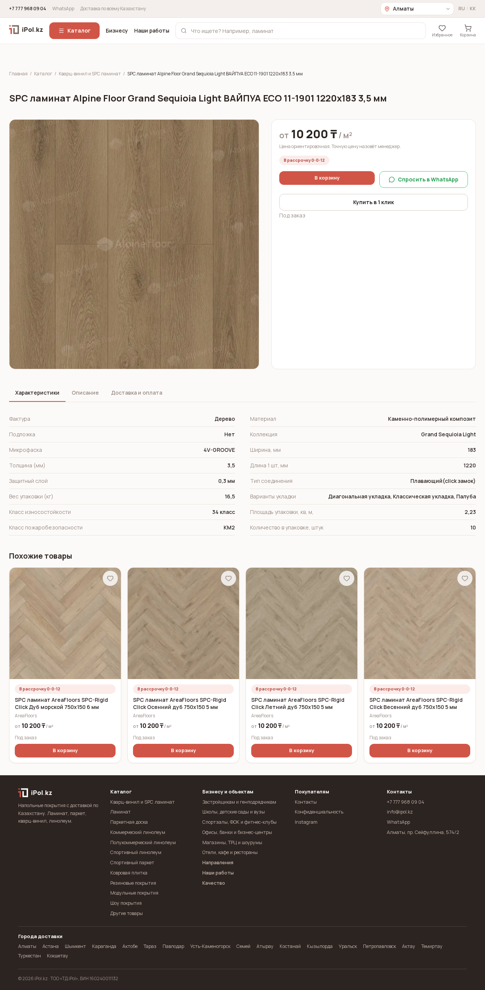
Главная (18, 74)
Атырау (265, 946)
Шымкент (75, 946)
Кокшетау (57, 956)
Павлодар (173, 946)
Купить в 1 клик (373, 202)
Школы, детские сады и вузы (233, 812)
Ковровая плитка (128, 873)
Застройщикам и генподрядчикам (239, 802)
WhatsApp (63, 9)
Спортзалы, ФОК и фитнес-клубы (239, 822)
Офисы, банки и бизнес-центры (237, 832)
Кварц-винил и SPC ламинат (90, 74)
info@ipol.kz (400, 812)
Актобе (130, 946)
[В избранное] (110, 578)
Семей (243, 946)
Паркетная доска (129, 822)
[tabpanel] (242, 473)
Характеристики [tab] (37, 392)
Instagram (306, 822)
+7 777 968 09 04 (27, 9)
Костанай (290, 946)
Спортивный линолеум (135, 852)
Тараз (150, 946)
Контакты (306, 802)
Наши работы (151, 30)
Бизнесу (117, 30)
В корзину (327, 177)
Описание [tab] (85, 392)
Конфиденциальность (319, 812)
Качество (213, 883)
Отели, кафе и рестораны (230, 852)
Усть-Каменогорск (210, 946)
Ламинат (120, 812)
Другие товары (126, 913)
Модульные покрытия (134, 893)
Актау (408, 946)
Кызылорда (320, 946)
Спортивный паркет (132, 862)
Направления (217, 862)
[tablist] (242, 393)
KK (473, 9)
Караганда (104, 946)
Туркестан (29, 956)
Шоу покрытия (126, 903)
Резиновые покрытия (133, 883)
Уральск (348, 946)
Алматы (27, 946)
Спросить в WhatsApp (428, 179)
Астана (50, 946)
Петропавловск (379, 946)
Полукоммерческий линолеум (143, 842)
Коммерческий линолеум (137, 832)
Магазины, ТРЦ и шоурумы (232, 842)
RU (461, 9)
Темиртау (432, 946)
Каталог (79, 30)
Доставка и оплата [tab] (136, 392)
